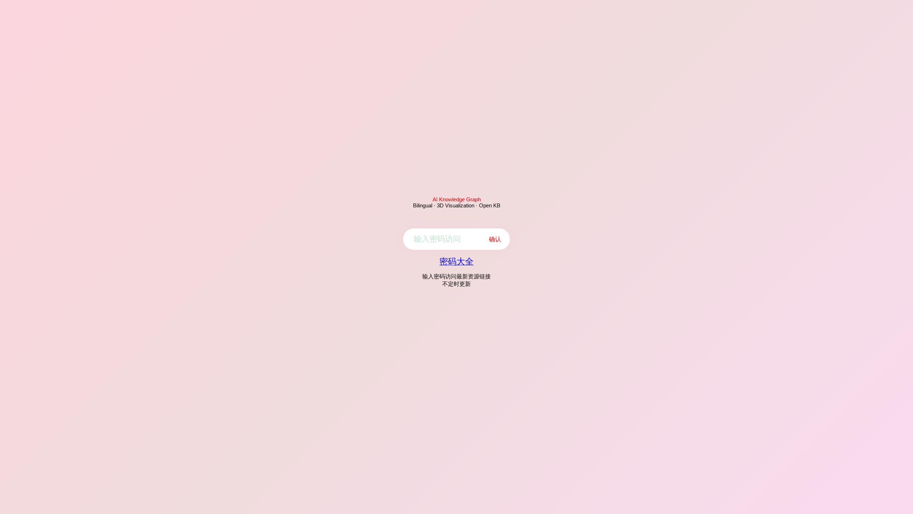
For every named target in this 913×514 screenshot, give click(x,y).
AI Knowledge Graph (457, 199)
